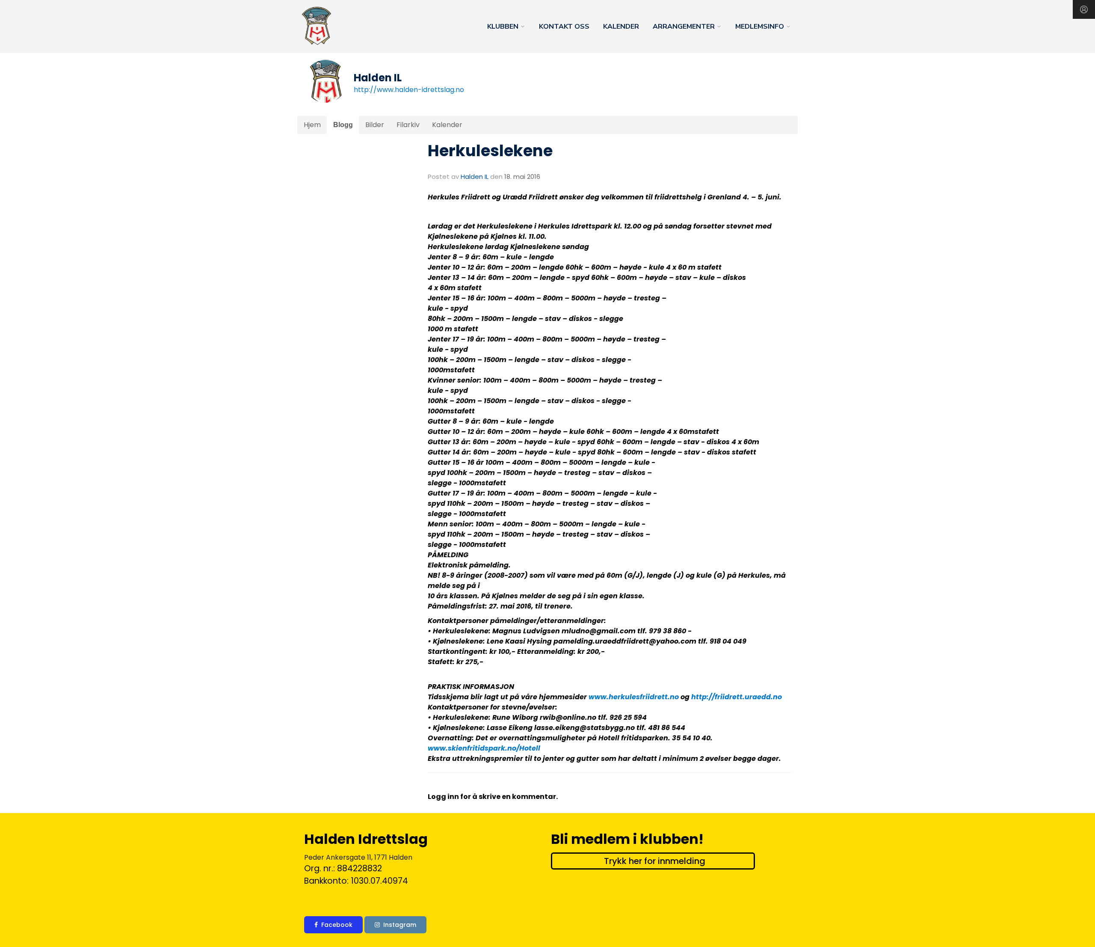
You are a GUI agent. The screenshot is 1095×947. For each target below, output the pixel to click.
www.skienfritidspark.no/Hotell (484, 748)
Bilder (374, 125)
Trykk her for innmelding (654, 861)
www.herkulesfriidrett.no (634, 697)
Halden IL (474, 176)
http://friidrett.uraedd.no (736, 697)
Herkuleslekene (490, 151)
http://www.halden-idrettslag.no (409, 90)
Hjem (312, 125)
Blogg (343, 124)
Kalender (447, 125)
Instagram (399, 924)
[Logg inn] (1084, 9)
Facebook (336, 924)
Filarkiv (408, 125)
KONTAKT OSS (564, 26)
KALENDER (621, 26)
